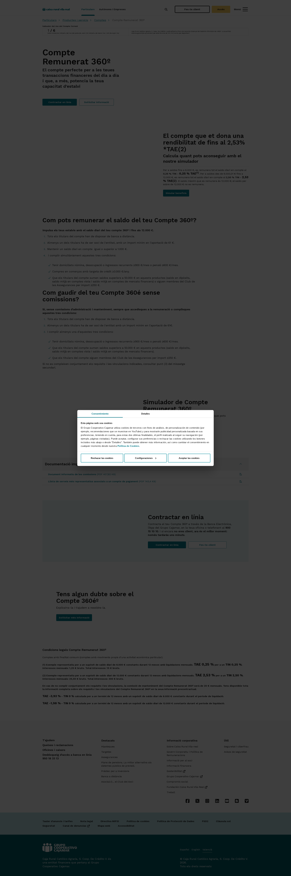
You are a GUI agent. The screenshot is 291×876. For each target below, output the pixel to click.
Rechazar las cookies (102, 458)
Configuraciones (144, 458)
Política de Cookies (128, 446)
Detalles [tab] (145, 413)
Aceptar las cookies (189, 458)
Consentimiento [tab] (100, 413)
